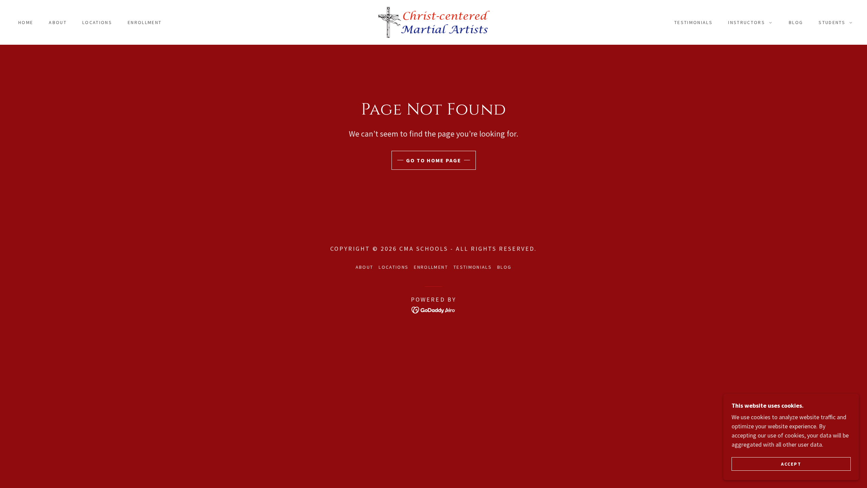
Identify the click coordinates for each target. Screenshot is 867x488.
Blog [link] (796, 22)
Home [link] (25, 22)
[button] (748, 22)
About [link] (58, 22)
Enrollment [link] (145, 22)
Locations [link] (97, 22)
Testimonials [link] (693, 22)
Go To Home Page (433, 160)
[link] (433, 21)
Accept (791, 464)
